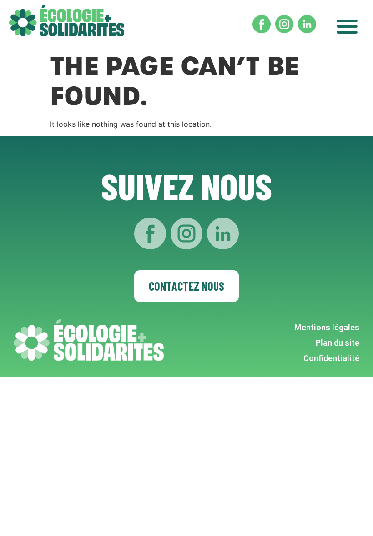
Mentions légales (326, 327)
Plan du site (337, 342)
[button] (347, 24)
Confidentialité (331, 358)
